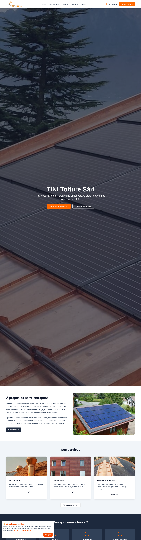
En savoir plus (12, 429)
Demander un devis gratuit (59, 206)
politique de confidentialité (22, 530)
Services (65, 4)
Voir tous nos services (70, 505)
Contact (83, 4)
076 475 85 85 (112, 4)
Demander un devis (126, 4)
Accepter (48, 535)
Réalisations (74, 4)
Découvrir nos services (83, 206)
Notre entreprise (54, 4)
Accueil (44, 4)
